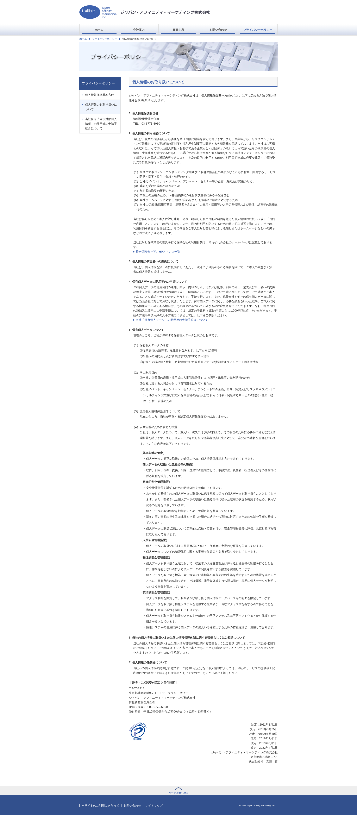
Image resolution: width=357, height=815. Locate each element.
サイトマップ (154, 805)
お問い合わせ (218, 29)
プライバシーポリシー (104, 38)
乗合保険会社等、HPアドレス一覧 (158, 251)
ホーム (99, 29)
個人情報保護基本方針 (99, 94)
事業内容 (178, 29)
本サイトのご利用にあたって (100, 805)
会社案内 (139, 29)
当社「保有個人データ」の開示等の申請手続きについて (172, 319)
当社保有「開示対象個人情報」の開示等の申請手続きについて (101, 123)
